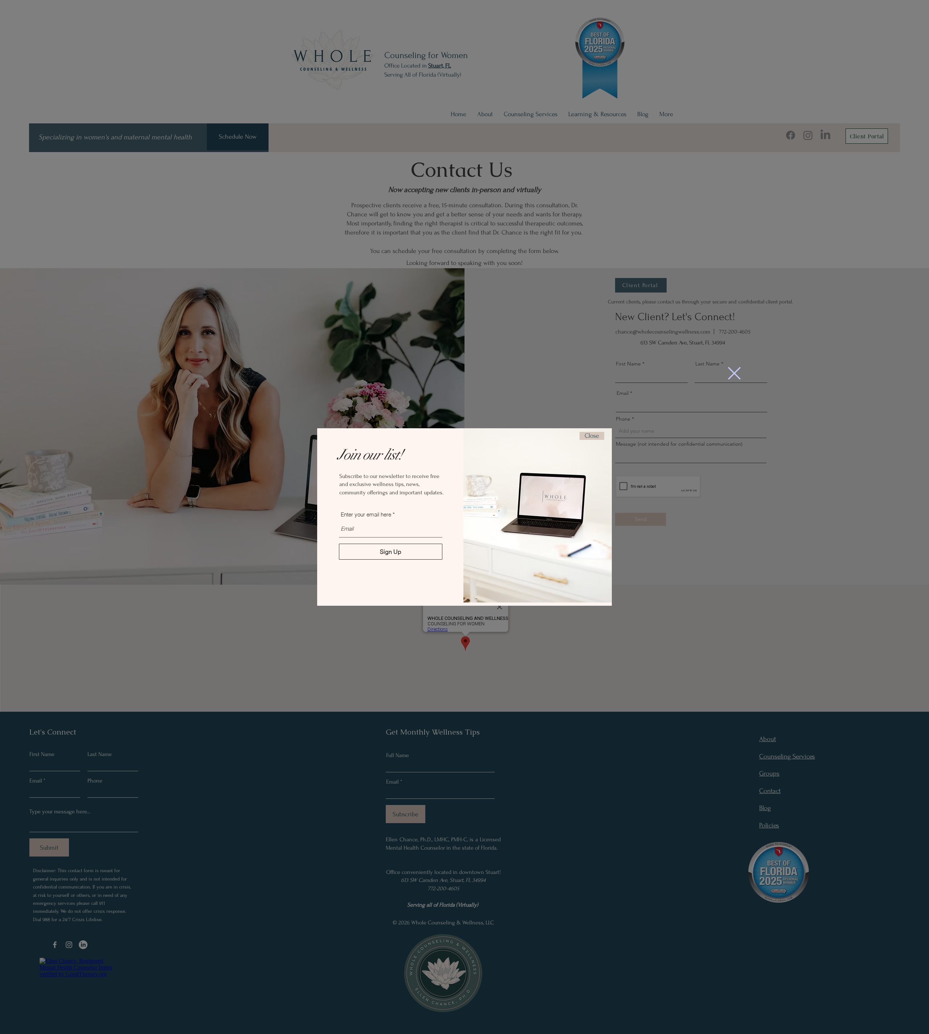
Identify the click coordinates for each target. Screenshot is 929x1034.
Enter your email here (366, 514)
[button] (734, 373)
